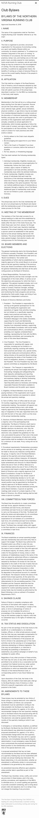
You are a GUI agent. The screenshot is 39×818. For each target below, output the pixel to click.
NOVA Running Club (11, 2)
